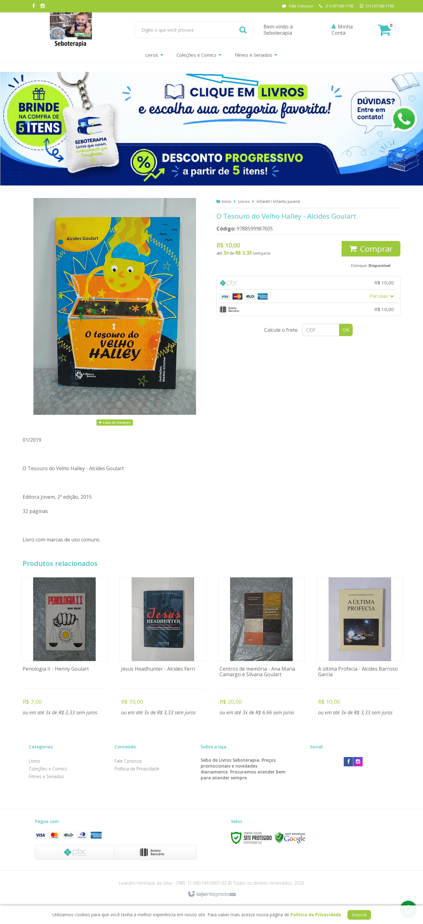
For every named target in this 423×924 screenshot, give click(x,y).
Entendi (359, 915)
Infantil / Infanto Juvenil (278, 201)
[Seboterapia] (71, 29)
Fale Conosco (301, 6)
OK (346, 330)
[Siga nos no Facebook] (33, 6)
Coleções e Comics (48, 769)
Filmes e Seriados (46, 776)
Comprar (376, 248)
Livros (244, 201)
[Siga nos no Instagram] (42, 6)
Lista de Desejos (116, 422)
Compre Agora (64, 647)
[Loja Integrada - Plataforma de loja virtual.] (211, 894)
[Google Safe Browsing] (290, 837)
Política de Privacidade (137, 769)
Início (226, 201)
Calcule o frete (281, 329)
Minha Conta (342, 30)
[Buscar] (243, 30)
